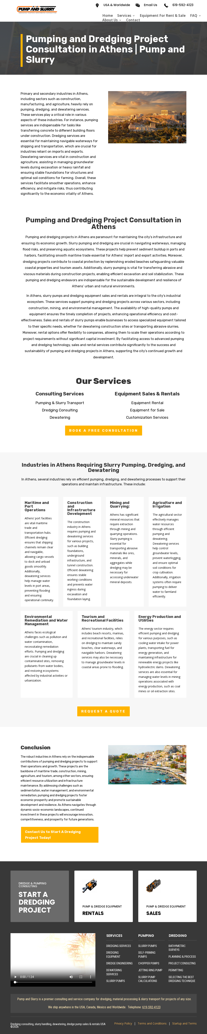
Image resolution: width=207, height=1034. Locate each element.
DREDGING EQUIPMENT (113, 954)
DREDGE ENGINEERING (119, 963)
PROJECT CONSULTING (182, 963)
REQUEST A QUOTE (103, 711)
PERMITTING (176, 970)
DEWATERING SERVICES (114, 972)
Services (124, 15)
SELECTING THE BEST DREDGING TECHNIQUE (182, 979)
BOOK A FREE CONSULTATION (103, 430)
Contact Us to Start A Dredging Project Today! (53, 835)
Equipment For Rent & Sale (163, 15)
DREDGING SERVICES (118, 946)
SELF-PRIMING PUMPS (146, 954)
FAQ (193, 15)
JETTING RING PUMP (150, 970)
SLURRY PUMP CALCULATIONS (147, 979)
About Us (110, 20)
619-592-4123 (182, 5)
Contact (133, 20)
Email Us (150, 5)
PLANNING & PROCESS (182, 956)
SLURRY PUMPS (115, 981)
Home (107, 15)
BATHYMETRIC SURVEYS (177, 948)
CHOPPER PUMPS (148, 963)
